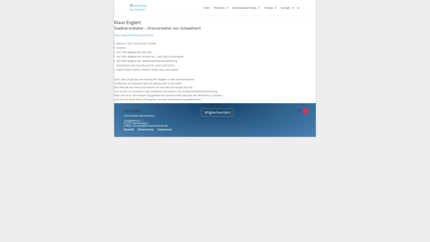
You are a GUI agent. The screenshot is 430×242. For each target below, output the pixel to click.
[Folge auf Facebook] (299, 111)
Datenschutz (146, 129)
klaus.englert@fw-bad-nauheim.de (133, 35)
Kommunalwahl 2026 (244, 8)
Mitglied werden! (217, 112)
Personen (219, 8)
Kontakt (285, 8)
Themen (268, 8)
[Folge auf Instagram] (305, 111)
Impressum (165, 129)
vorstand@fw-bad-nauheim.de (150, 125)
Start (206, 8)
